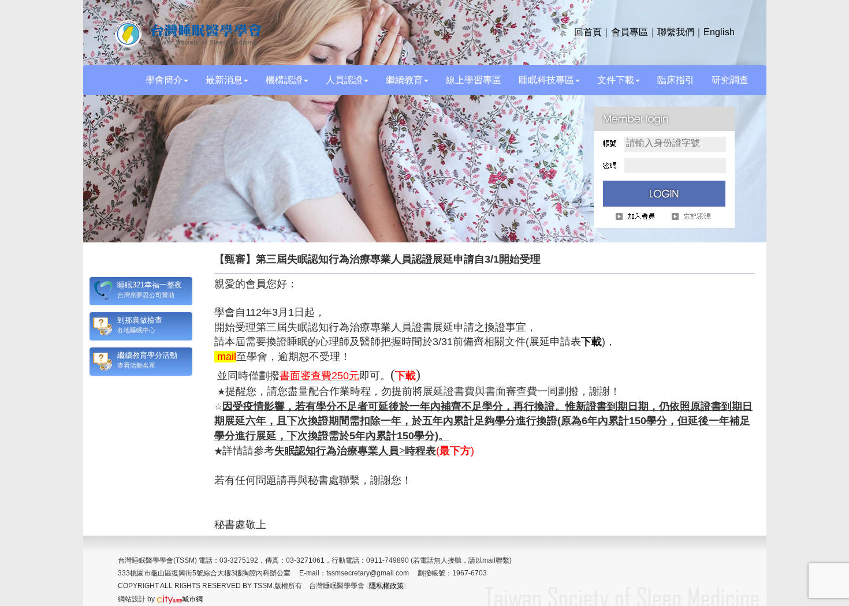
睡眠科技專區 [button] (546, 80)
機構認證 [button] (284, 80)
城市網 (192, 599)
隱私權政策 (386, 586)
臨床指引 (675, 80)
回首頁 (588, 32)
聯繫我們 (675, 32)
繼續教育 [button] (404, 80)
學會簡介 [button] (164, 80)
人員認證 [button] (344, 80)
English (719, 32)
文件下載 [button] (615, 80)
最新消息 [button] (224, 80)
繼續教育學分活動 (147, 355)
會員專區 (629, 32)
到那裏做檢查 (139, 320)
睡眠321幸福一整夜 (149, 284)
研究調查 (730, 80)
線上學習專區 (473, 80)
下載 (591, 341)
